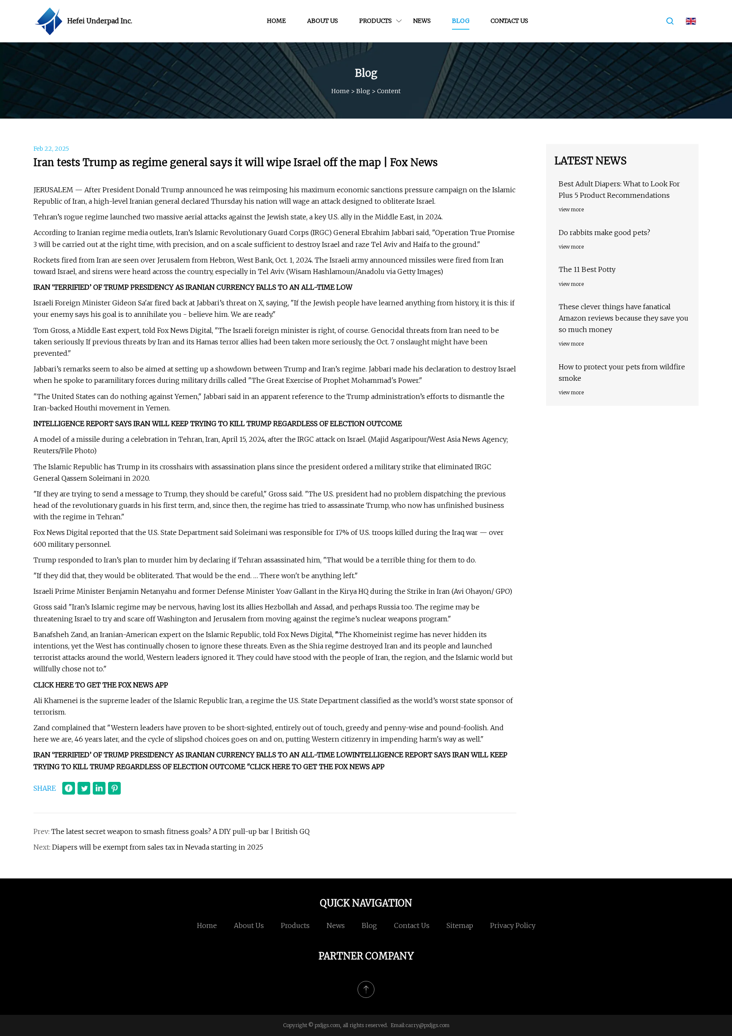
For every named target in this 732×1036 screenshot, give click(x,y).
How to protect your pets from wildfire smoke (622, 372)
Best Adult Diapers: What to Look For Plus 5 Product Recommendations (619, 189)
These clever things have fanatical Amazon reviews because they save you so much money (623, 318)
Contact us (509, 21)
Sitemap (459, 925)
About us (322, 21)
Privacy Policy (512, 925)
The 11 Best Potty (587, 269)
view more (571, 209)
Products (375, 21)
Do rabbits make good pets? (604, 232)
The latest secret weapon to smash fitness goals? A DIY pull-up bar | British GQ (180, 831)
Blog (460, 21)
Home (276, 21)
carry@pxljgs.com (427, 1025)
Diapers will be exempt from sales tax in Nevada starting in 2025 (157, 847)
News (422, 21)
